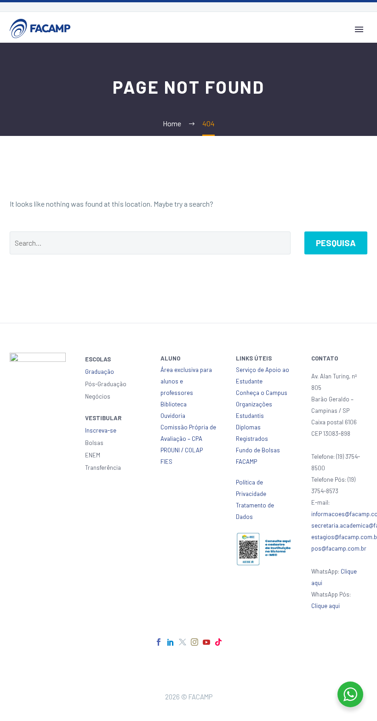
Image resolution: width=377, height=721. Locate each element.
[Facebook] (158, 642)
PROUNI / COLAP (181, 450)
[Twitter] (182, 642)
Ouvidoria (172, 415)
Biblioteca (173, 404)
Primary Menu (359, 29)
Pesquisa (336, 242)
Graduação (99, 371)
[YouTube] (206, 642)
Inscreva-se (100, 430)
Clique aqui (325, 605)
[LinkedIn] (170, 642)
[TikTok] (218, 642)
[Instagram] (194, 642)
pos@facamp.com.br (338, 548)
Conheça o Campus (261, 392)
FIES (166, 461)
